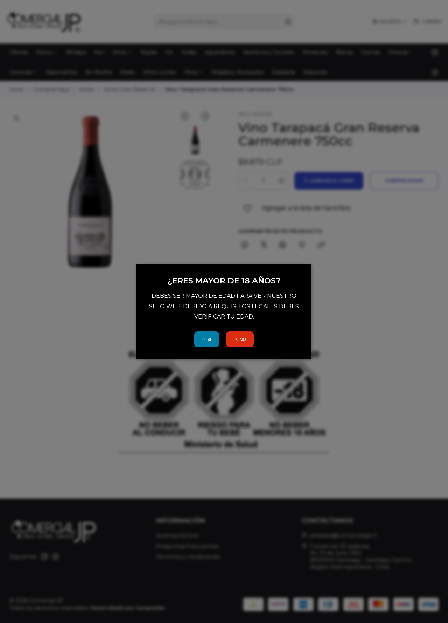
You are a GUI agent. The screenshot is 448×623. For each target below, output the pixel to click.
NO (242, 339)
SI (208, 339)
